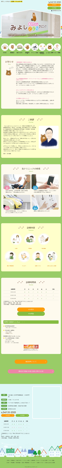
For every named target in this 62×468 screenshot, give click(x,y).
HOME (5, 52)
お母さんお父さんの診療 (51, 265)
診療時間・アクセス (42, 53)
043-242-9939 (7, 342)
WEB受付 (54, 4)
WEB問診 (54, 8)
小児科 (16, 248)
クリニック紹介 (34, 52)
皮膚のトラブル (38, 265)
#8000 (6, 341)
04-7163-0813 (14, 327)
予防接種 (30, 248)
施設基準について (31, 361)
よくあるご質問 (49, 52)
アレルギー (24, 265)
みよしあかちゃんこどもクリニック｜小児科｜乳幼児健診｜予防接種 (11, 7)
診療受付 (41, 190)
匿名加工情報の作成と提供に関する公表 (31, 371)
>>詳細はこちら (8, 333)
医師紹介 (12, 52)
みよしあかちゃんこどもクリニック (13, 389)
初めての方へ (20, 52)
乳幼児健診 (44, 248)
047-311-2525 (55, 2)
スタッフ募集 (57, 52)
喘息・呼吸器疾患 (10, 265)
